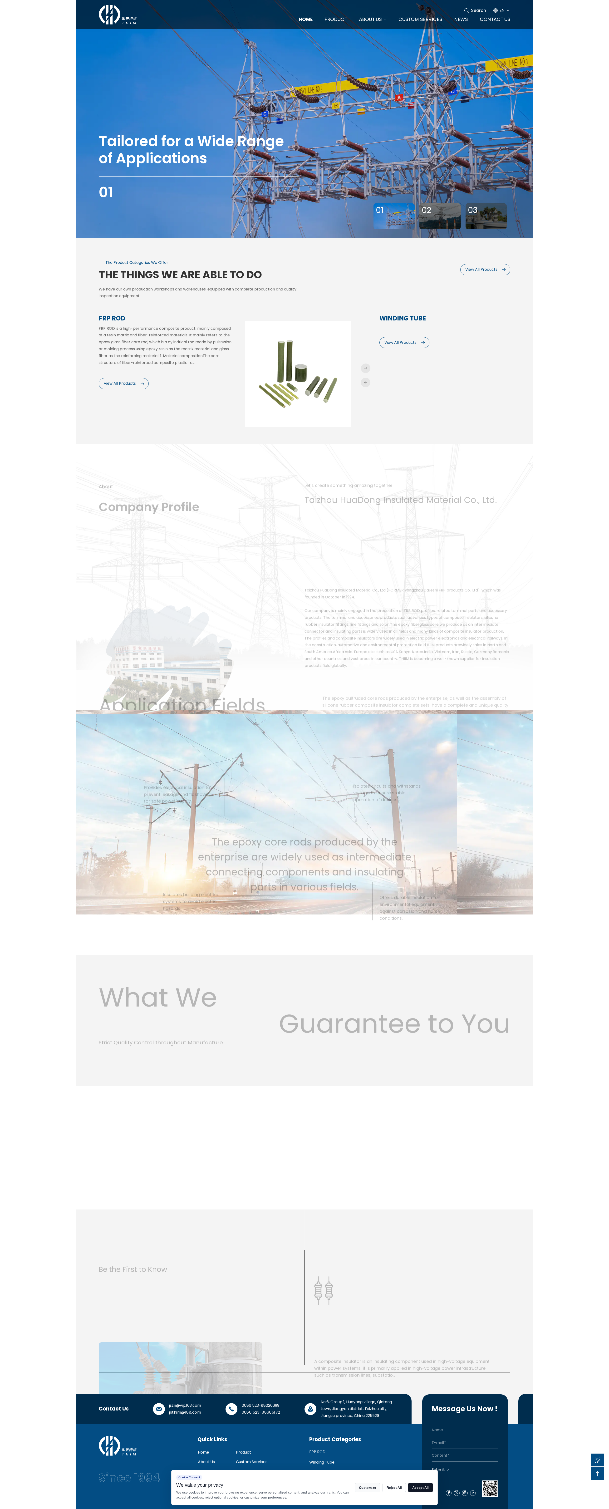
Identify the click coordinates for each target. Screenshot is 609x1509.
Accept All (420, 1487)
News (461, 19)
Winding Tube (122, 318)
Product (335, 19)
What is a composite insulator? (363, 1292)
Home (306, 19)
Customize (367, 1487)
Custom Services (420, 19)
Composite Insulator (416, 318)
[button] (365, 368)
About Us (370, 19)
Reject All (394, 1487)
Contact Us (495, 19)
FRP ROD (317, 1452)
